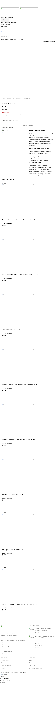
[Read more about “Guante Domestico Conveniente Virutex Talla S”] (4, 231)
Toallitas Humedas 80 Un (11, 330)
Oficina (3, 671)
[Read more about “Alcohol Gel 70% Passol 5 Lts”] (4, 506)
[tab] (28, 126)
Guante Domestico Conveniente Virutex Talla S (18, 220)
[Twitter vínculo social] (28, 3)
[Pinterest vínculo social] (28, 6)
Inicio (30, 660)
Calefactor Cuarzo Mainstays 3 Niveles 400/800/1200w (43, 629)
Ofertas (3, 668)
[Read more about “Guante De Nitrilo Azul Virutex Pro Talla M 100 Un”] (4, 396)
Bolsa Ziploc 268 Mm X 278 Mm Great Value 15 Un (20, 275)
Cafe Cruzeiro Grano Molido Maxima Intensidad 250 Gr (44, 637)
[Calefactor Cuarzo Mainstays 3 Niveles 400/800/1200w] (31, 630)
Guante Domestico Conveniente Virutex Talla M (19, 440)
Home (4, 98)
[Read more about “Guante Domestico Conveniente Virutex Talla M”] (4, 451)
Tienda (31, 663)
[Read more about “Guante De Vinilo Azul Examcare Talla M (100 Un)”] (4, 616)
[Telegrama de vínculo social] (31, 6)
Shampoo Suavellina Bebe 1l (12, 550)
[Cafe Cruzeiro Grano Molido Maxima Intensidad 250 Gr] (31, 638)
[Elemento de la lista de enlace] (14, 647)
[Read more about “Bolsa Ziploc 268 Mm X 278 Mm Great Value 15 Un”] (4, 286)
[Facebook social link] (26, 3)
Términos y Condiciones (35, 668)
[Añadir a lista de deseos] (4, 228)
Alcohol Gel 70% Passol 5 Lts (12, 495)
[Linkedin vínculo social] (30, 6)
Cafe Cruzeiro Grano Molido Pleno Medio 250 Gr (44, 644)
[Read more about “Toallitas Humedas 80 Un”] (4, 341)
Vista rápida (4, 235)
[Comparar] (4, 217)
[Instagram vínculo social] (30, 3)
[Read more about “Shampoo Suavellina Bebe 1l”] (4, 561)
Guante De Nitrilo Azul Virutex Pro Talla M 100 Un (19, 385)
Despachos (32, 665)
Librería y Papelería (12, 98)
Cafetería (3, 663)
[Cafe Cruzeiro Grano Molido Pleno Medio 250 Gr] (31, 646)
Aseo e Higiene (5, 660)
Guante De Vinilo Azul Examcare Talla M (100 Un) (19, 604)
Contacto (31, 671)
